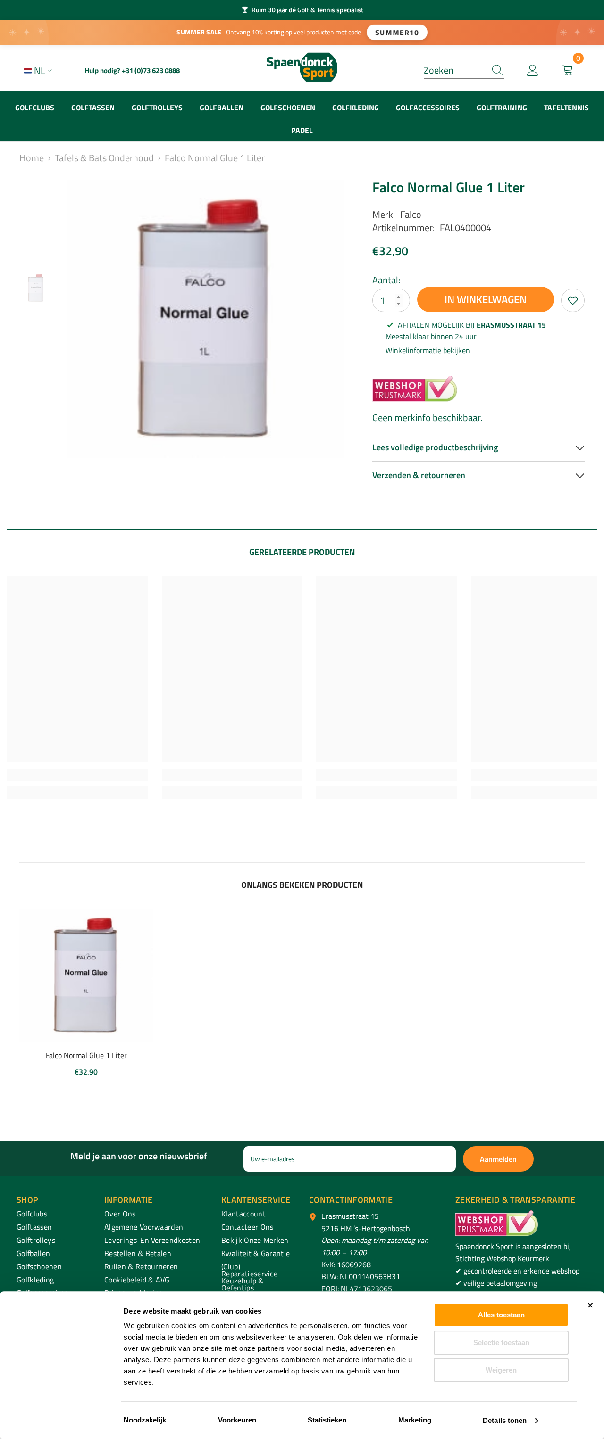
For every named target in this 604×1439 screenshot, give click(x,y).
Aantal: (386, 280)
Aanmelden (498, 1159)
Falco (410, 214)
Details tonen (505, 1420)
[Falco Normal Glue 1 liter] (86, 976)
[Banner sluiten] (590, 1305)
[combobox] (455, 70)
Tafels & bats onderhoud (104, 158)
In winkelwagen (486, 299)
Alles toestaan (501, 1315)
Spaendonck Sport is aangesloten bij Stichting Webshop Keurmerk (513, 1252)
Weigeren (501, 1370)
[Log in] (532, 70)
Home (31, 158)
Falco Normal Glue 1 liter (86, 1055)
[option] (302, 10)
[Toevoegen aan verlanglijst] (573, 300)
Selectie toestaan (501, 1343)
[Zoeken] (464, 70)
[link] (77, 775)
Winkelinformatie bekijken (428, 350)
